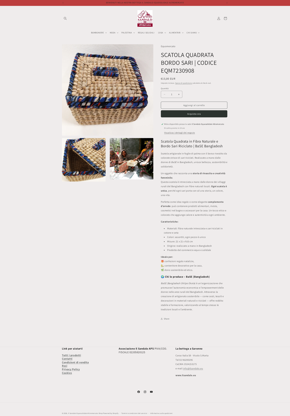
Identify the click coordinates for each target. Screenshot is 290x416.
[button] (65, 18)
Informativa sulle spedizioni (161, 413)
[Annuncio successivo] (227, 3)
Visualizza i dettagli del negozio (179, 132)
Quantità (165, 88)
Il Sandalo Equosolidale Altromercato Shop (85, 413)
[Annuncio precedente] (63, 3)
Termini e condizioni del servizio (134, 413)
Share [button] (166, 318)
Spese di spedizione (183, 83)
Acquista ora (194, 113)
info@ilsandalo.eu (193, 368)
